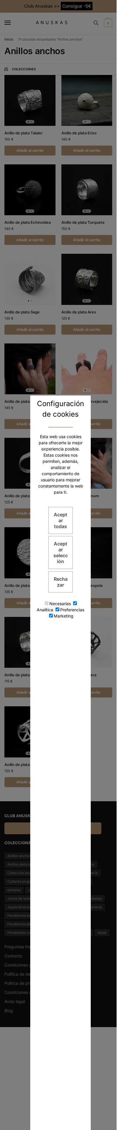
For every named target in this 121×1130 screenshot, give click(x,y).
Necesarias (60, 603)
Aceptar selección (60, 552)
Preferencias (72, 609)
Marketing (63, 615)
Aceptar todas (60, 520)
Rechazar (61, 582)
